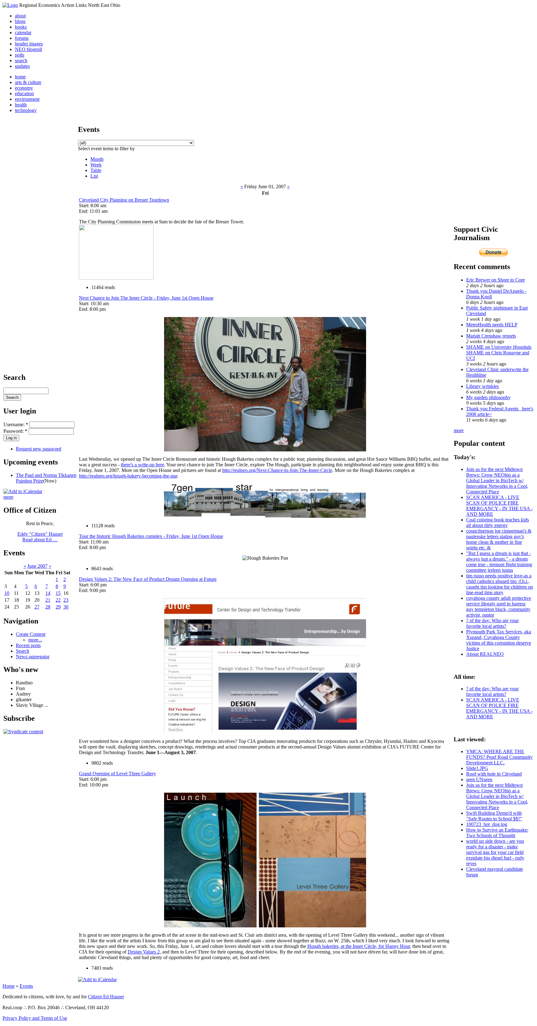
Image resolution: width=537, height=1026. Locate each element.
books (21, 27)
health (21, 104)
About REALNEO (485, 654)
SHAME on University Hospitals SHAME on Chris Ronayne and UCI (498, 352)
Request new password (38, 448)
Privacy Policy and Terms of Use (34, 1018)
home (20, 76)
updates (22, 66)
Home (8, 986)
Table (95, 170)
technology (26, 110)
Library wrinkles (482, 386)
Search (22, 651)
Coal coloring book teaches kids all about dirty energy (497, 522)
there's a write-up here (142, 464)
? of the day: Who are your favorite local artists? (492, 623)
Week (96, 164)
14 (47, 593)
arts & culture (28, 82)
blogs (20, 21)
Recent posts (28, 645)
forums (22, 38)
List (94, 176)
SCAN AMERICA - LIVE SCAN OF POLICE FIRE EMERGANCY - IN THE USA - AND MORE (499, 506)
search (21, 60)
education (24, 93)
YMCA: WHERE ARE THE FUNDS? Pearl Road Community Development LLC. (499, 757)
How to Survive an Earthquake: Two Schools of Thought (497, 832)
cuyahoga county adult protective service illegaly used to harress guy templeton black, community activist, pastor (498, 606)
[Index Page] (10, 5)
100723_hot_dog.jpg (486, 824)
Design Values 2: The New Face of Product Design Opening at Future (148, 579)
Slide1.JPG (477, 768)
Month (96, 159)
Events (26, 986)
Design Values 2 (144, 951)
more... (35, 639)
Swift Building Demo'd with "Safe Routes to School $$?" (494, 815)
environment (27, 99)
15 (58, 593)
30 (65, 606)
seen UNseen (479, 779)
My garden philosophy (488, 397)
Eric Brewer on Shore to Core (495, 279)
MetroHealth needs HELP (491, 324)
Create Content (30, 634)
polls (19, 55)
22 (58, 600)
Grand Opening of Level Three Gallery (117, 773)
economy (24, 88)
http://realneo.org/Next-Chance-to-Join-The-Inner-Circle (277, 470)
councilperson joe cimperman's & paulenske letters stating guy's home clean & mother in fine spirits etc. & (498, 539)
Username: (15, 424)
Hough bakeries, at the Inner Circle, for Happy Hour (358, 946)
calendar (23, 32)
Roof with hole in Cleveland (494, 773)
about (20, 15)
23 (65, 600)
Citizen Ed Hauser (106, 996)
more (8, 497)
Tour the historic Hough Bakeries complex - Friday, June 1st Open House (151, 536)
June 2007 (37, 566)
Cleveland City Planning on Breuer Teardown (124, 200)
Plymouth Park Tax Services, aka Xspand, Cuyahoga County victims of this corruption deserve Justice (498, 640)
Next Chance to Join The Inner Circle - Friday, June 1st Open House (146, 298)
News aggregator (32, 656)
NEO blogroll (28, 49)
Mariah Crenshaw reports (491, 335)
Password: (15, 431)
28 (47, 606)
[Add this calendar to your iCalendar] (22, 491)
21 (47, 600)
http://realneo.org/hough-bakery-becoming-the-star (128, 475)
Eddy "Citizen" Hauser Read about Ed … (40, 536)
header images (29, 43)
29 (58, 606)
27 (36, 606)
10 (6, 593)
